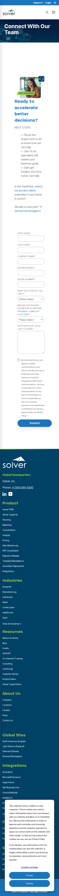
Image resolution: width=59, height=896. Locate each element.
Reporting (7, 525)
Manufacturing (9, 592)
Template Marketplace (13, 561)
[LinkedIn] (4, 494)
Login (48, 3)
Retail (5, 602)
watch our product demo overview (29, 190)
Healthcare (7, 612)
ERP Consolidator (10, 550)
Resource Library (10, 638)
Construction (8, 607)
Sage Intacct (8, 782)
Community (7, 668)
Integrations (8, 571)
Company (6, 700)
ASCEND (6, 653)
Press (4, 715)
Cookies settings (29, 867)
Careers (6, 710)
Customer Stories (10, 674)
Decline (29, 883)
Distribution (7, 597)
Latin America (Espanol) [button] (13, 746)
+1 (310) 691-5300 (22, 487)
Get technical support (28, 210)
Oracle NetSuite (9, 792)
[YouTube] (10, 494)
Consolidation (8, 530)
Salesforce (7, 797)
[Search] (46, 12)
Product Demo (9, 679)
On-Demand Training (12, 658)
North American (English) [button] (14, 741)
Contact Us (7, 720)
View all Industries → (12, 623)
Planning (6, 519)
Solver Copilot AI (10, 514)
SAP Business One (10, 787)
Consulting (7, 663)
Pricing (5, 540)
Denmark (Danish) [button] (10, 751)
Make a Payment (20, 891)
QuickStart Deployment (13, 566)
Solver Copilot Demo (11, 684)
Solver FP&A (8, 509)
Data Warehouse (10, 545)
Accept (29, 875)
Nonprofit (6, 586)
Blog (4, 643)
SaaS (4, 617)
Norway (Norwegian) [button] (12, 756)
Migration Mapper (10, 555)
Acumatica (7, 772)
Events (5, 648)
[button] (53, 12)
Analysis (6, 535)
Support (38, 3)
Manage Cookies (38, 891)
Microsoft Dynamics (11, 777)
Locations (6, 705)
